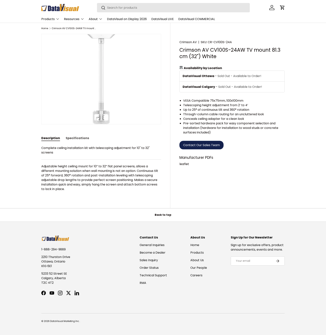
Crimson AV (188, 42)
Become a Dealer (152, 252)
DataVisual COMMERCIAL (196, 19)
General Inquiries (152, 245)
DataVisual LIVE (162, 19)
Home (44, 28)
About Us (197, 260)
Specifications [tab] (77, 138)
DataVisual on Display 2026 (127, 19)
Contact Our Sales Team (201, 145)
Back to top (163, 215)
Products (48, 19)
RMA (143, 283)
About (93, 19)
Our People (198, 268)
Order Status (149, 268)
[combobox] (173, 7)
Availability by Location (203, 68)
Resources (71, 19)
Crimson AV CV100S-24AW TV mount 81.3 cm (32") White (74, 28)
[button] (282, 7)
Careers (196, 275)
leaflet (184, 164)
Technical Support (153, 275)
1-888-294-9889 (53, 249)
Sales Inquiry (149, 260)
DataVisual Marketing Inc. (65, 321)
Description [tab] (50, 138)
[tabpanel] (101, 168)
